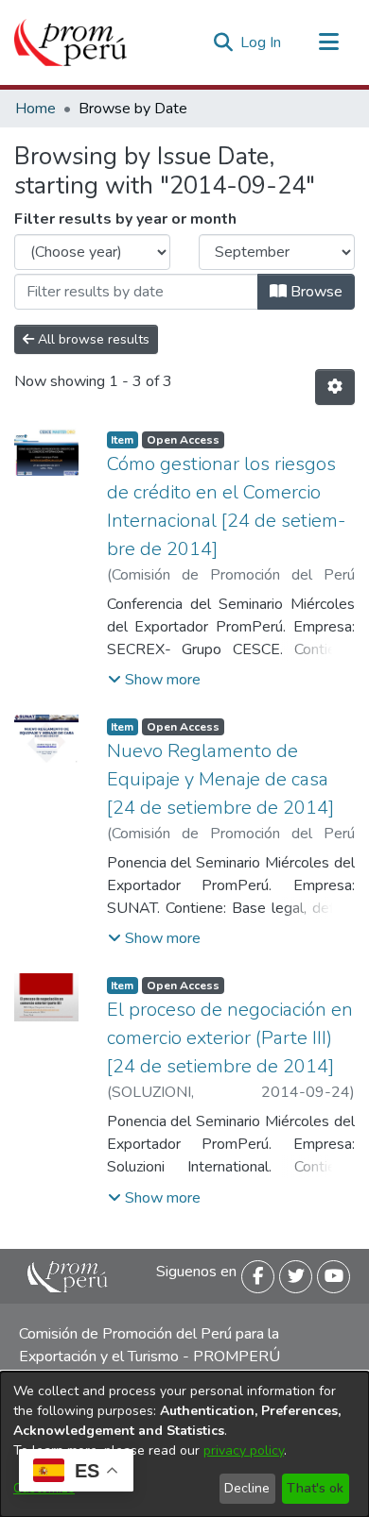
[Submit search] (223, 42)
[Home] (70, 42)
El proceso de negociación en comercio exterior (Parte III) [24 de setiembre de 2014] (230, 1038)
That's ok (315, 1488)
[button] (154, 679)
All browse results (91, 339)
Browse (315, 291)
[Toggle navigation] (328, 42)
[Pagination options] (335, 387)
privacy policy (243, 1450)
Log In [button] (261, 42)
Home (35, 108)
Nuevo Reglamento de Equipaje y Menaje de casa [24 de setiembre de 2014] (220, 779)
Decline (247, 1488)
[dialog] (184, 1444)
